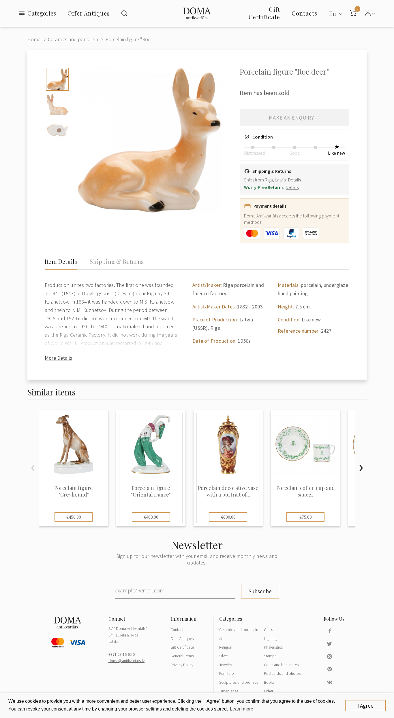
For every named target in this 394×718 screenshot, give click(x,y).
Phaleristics (273, 647)
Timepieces (228, 691)
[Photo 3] (57, 129)
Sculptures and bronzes (238, 682)
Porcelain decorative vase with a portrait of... (228, 491)
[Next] (361, 468)
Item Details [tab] (61, 261)
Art (221, 638)
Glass (268, 629)
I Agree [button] (365, 705)
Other (268, 691)
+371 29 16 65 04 (122, 654)
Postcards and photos (282, 673)
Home (33, 39)
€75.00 (305, 517)
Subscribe (260, 591)
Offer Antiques (88, 13)
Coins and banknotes (281, 664)
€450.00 (73, 517)
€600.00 (228, 517)
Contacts (177, 629)
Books (269, 682)
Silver (223, 655)
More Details (58, 358)
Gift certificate (264, 13)
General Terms (182, 655)
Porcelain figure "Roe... (130, 39)
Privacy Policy (181, 664)
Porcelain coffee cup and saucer (305, 491)
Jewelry (225, 664)
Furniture (226, 673)
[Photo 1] (57, 79)
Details (294, 180)
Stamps (270, 655)
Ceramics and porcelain (73, 39)
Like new (311, 319)
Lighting (270, 638)
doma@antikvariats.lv (126, 660)
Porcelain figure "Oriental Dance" (151, 491)
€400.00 (151, 517)
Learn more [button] (241, 708)
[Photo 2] (57, 104)
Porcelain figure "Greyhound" (73, 491)
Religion (225, 647)
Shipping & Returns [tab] (117, 261)
